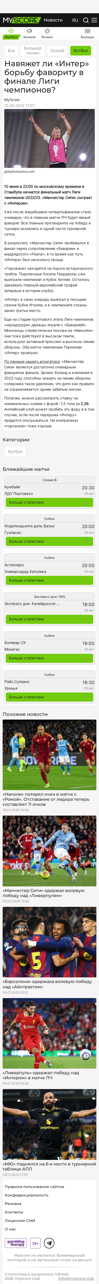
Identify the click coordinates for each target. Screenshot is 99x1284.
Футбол (80, 50)
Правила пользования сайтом (34, 1186)
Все (11, 50)
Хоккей (57, 50)
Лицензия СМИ (20, 1220)
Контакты (14, 1212)
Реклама (13, 1203)
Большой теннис (32, 50)
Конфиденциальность (26, 1195)
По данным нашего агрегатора (32, 361)
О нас (10, 1229)
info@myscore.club (76, 1278)
